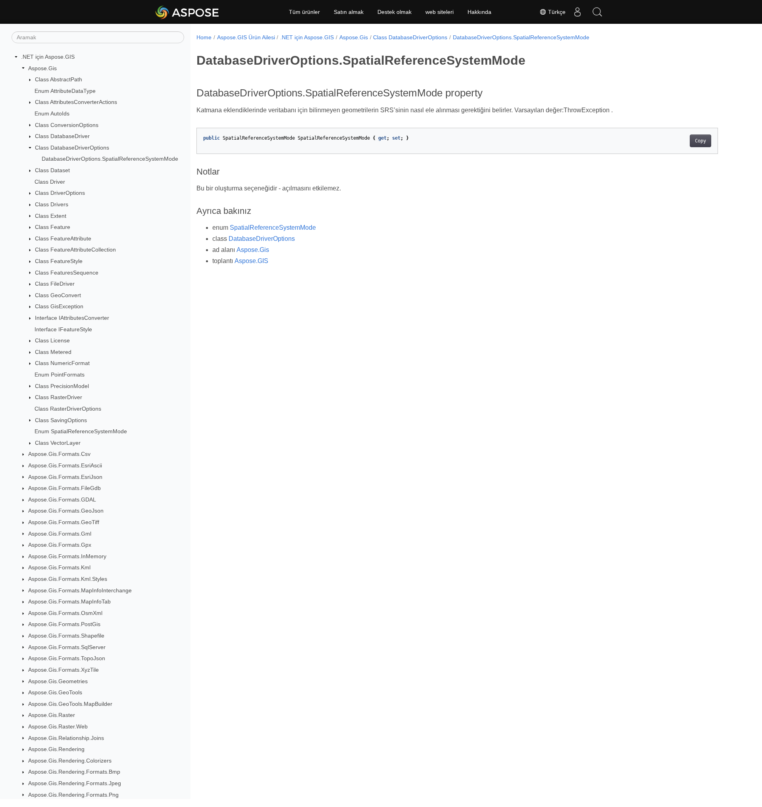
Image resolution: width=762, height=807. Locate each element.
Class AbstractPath (58, 79)
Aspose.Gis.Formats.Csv (59, 454)
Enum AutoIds (52, 113)
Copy (700, 141)
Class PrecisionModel (62, 386)
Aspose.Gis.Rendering (56, 749)
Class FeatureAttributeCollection (75, 249)
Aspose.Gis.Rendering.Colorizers (70, 760)
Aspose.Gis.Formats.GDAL (62, 499)
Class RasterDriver (58, 397)
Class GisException (59, 306)
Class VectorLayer (58, 443)
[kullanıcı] (577, 12)
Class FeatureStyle (59, 261)
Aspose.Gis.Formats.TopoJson (66, 658)
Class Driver (50, 182)
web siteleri (439, 12)
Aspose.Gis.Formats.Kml (59, 567)
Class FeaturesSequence (66, 272)
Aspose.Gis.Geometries (58, 681)
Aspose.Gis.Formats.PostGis (64, 624)
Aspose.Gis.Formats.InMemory (67, 556)
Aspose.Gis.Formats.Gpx (59, 545)
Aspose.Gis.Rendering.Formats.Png (73, 795)
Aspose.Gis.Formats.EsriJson (65, 477)
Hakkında (479, 12)
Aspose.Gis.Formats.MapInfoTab (69, 601)
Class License (52, 340)
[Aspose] (187, 12)
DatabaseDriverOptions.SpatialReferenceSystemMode (110, 159)
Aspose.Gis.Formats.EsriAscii (65, 465)
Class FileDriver (55, 284)
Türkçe (556, 12)
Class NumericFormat (62, 363)
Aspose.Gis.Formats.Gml (59, 533)
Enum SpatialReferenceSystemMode (81, 431)
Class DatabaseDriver (62, 136)
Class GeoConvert (58, 295)
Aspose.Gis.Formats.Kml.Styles (67, 579)
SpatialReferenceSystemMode (273, 227)
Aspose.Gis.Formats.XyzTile (63, 670)
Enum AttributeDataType (65, 91)
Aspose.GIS (251, 260)
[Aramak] (597, 12)
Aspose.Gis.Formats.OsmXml (65, 613)
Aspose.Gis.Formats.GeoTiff (63, 522)
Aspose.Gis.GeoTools (55, 692)
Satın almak (349, 12)
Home (204, 37)
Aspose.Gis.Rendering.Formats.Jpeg (74, 783)
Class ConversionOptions (66, 125)
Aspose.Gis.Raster (51, 715)
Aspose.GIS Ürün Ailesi (246, 37)
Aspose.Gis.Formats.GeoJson (66, 510)
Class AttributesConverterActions (76, 102)
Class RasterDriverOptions (68, 408)
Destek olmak (394, 12)
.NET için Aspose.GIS (48, 57)
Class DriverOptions (60, 193)
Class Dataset (52, 170)
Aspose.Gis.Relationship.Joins (66, 738)
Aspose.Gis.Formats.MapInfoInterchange (80, 590)
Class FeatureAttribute (63, 238)
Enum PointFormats (60, 374)
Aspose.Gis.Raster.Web (58, 726)
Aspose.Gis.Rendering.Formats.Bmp (74, 772)
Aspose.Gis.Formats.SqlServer (67, 647)
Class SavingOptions (61, 420)
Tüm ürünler (304, 12)
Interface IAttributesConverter (72, 318)
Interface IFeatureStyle (63, 329)
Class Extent (50, 216)
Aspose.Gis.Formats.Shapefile (66, 635)
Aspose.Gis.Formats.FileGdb (64, 488)
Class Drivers (51, 204)
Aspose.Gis (42, 68)
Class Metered (53, 352)
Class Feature (52, 227)
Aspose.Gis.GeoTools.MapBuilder (70, 704)
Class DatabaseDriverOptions (72, 147)
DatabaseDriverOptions (262, 238)
